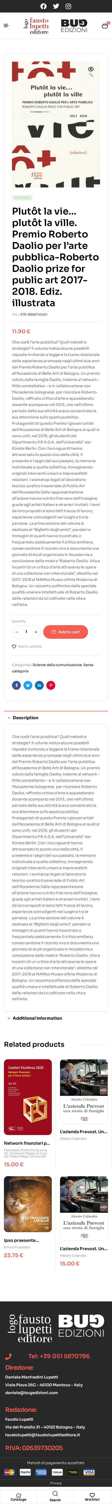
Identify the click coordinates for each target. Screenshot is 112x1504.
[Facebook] (43, 6)
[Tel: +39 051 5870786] (8, 1356)
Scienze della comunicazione (57, 665)
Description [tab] (25, 717)
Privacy (56, 1483)
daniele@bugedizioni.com (31, 1392)
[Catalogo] (18, 1495)
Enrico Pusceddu (17, 1247)
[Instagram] (68, 6)
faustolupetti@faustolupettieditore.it (42, 1434)
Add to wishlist (30, 646)
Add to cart (69, 632)
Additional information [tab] (37, 1018)
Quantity (19, 621)
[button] (91, 72)
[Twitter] (56, 6)
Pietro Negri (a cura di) (28, 1156)
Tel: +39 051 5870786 (59, 1356)
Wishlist (92, 1499)
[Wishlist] (92, 1495)
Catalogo (19, 1499)
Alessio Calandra (73, 1138)
